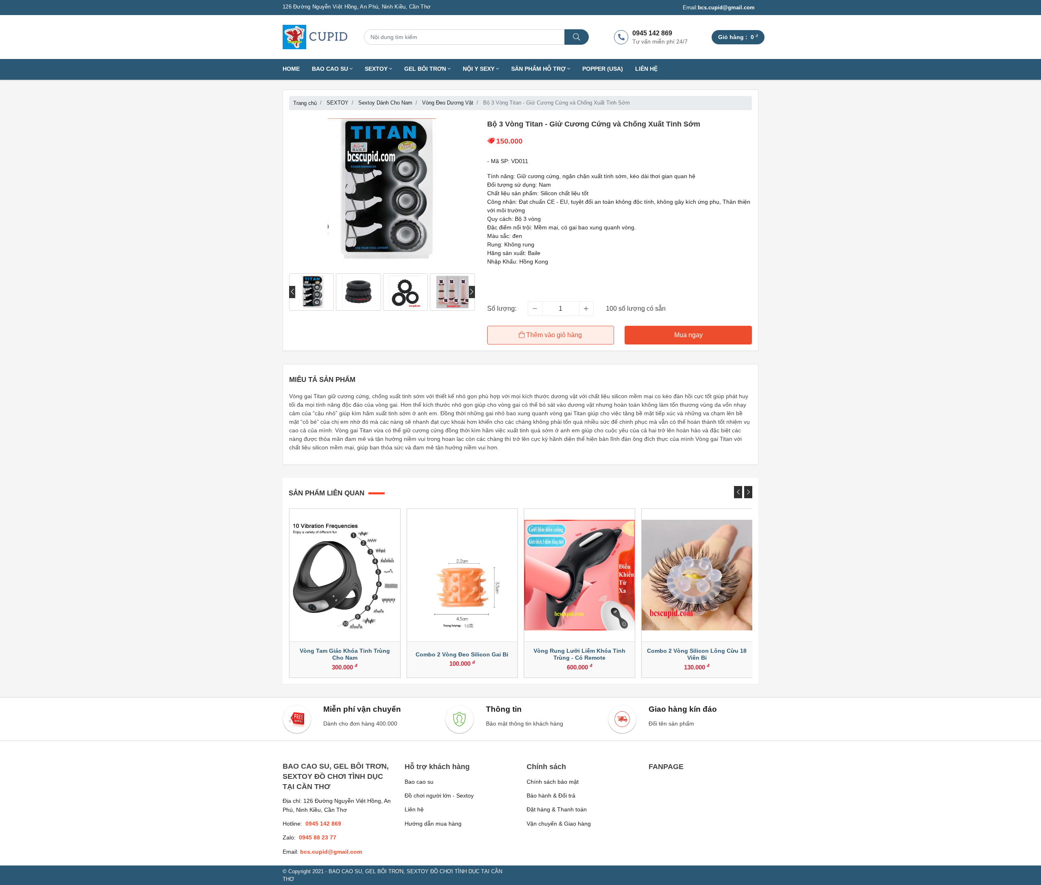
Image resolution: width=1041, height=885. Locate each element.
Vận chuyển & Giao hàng (559, 823)
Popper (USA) (602, 69)
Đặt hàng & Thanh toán (557, 809)
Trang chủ (305, 103)
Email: (719, 7)
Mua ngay (688, 334)
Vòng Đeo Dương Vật (447, 103)
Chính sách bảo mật (553, 781)
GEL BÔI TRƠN (426, 69)
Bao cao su (419, 781)
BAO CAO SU (331, 69)
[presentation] (292, 292)
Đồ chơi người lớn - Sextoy (439, 795)
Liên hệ (646, 69)
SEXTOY (377, 69)
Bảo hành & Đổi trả (551, 795)
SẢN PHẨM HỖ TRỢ (539, 69)
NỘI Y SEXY (479, 69)
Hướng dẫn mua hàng (433, 823)
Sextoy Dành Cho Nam (385, 103)
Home (291, 69)
